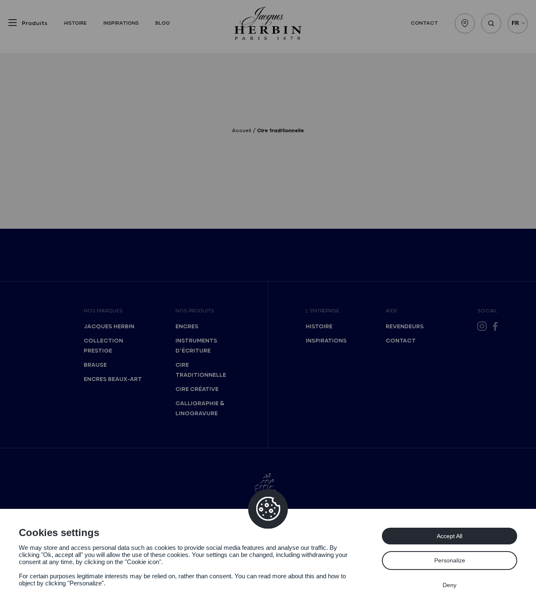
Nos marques (103, 311)
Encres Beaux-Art (113, 379)
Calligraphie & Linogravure (199, 408)
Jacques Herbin (109, 326)
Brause (95, 365)
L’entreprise (322, 311)
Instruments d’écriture (196, 345)
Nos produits (194, 311)
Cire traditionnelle (200, 370)
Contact (424, 23)
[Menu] (12, 24)
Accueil (241, 131)
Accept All (449, 536)
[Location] (465, 23)
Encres (186, 326)
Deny (449, 585)
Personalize (449, 560)
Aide (391, 311)
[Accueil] (268, 23)
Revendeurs (405, 326)
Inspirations (121, 23)
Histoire (75, 23)
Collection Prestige (103, 345)
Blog (162, 23)
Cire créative (197, 389)
